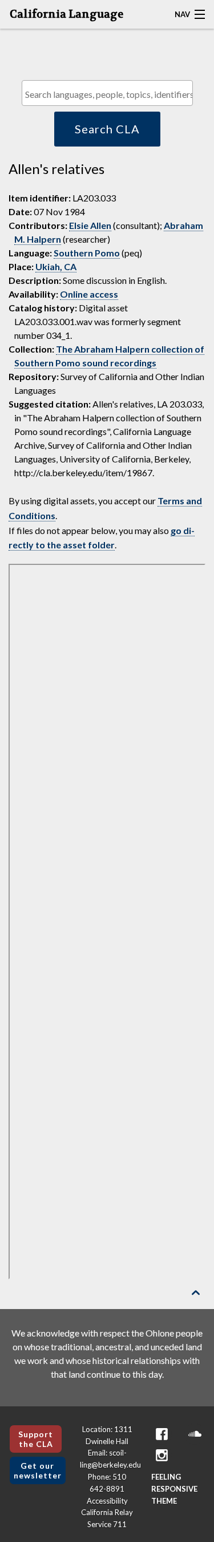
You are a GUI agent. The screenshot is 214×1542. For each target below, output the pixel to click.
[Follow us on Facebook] (161, 1434)
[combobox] (107, 93)
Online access (89, 293)
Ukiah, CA (55, 266)
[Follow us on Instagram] (161, 1455)
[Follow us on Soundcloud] (194, 1434)
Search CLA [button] (107, 129)
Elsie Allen (90, 225)
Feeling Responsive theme (174, 1488)
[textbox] (110, 94)
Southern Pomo (87, 252)
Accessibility (107, 1500)
